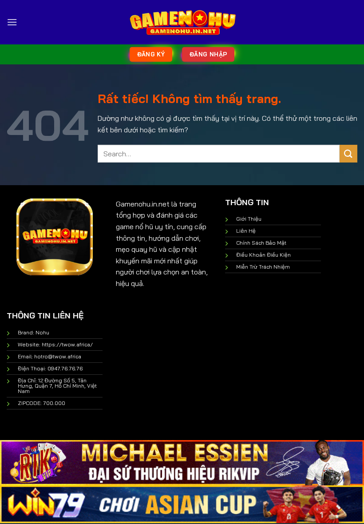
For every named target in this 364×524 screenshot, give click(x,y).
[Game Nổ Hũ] (182, 22)
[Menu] (12, 22)
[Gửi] (348, 153)
